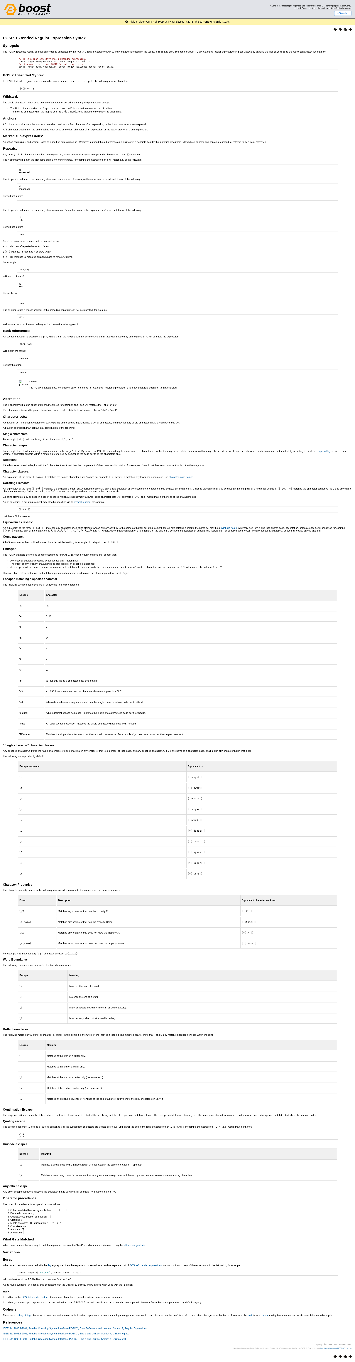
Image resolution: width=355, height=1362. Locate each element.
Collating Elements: (16, 483)
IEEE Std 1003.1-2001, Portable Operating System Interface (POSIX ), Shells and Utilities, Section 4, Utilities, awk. (65, 1339)
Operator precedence (19, 1198)
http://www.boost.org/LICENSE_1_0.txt (335, 1348)
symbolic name (82, 502)
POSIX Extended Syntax (23, 75)
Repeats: (10, 148)
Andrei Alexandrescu (321, 8)
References (12, 1322)
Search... (344, 13)
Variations (11, 1252)
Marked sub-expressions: (23, 136)
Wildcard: (10, 96)
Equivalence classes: (18, 522)
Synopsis (11, 46)
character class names (181, 477)
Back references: (16, 331)
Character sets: (15, 416)
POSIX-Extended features (36, 1297)
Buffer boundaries (15, 1029)
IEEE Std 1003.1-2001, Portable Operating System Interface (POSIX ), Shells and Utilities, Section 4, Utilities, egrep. (66, 1333)
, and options (247, 1315)
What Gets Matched (18, 1239)
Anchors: (10, 118)
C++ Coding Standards (341, 8)
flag (54, 1265)
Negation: (10, 459)
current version (209, 21)
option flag (324, 451)
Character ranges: (15, 445)
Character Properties (17, 884)
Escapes (9, 549)
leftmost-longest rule (134, 1245)
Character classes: (16, 471)
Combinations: (13, 536)
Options (9, 1309)
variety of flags (24, 1315)
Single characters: (15, 433)
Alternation (12, 399)
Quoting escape (14, 1121)
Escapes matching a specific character (30, 579)
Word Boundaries (15, 959)
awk (6, 1291)
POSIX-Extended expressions (146, 1265)
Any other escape (15, 1186)
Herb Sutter (302, 8)
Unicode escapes (15, 1144)
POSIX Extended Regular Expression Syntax (44, 38)
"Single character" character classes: (29, 745)
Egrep (7, 1259)
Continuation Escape (18, 1109)
